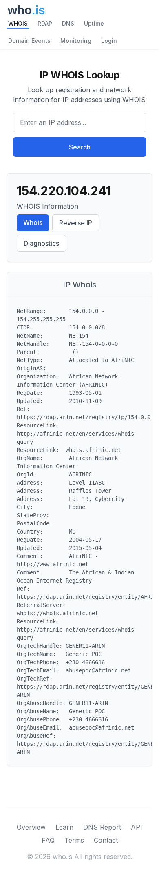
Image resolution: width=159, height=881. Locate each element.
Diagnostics (41, 243)
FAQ (48, 840)
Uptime (94, 23)
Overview (31, 827)
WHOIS (18, 23)
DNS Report (102, 827)
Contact (106, 840)
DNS (68, 23)
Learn (64, 827)
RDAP (45, 23)
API (136, 827)
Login (109, 40)
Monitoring (75, 40)
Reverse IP (75, 223)
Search (80, 147)
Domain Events (29, 40)
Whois (32, 222)
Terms (74, 840)
